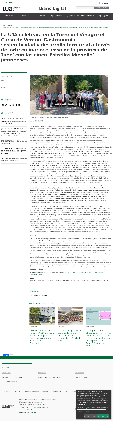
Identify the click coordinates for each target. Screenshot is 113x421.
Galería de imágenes (31, 392)
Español (10, 2)
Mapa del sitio (57, 392)
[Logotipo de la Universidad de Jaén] (11, 8)
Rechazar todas (90, 416)
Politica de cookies (91, 404)
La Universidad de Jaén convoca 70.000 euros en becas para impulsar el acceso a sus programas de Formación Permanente (41, 336)
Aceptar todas (103, 416)
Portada (3, 25)
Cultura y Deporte (81, 377)
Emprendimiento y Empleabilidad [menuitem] (72, 16)
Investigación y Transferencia (12, 377)
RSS (66, 392)
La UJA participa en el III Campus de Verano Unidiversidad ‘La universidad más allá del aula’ (70, 335)
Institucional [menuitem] (9, 15)
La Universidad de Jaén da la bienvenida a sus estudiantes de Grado (14, 159)
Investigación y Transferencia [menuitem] (56, 16)
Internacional (79, 373)
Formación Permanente (38, 295)
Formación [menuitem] (25, 15)
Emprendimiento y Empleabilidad (50, 377)
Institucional (6, 373)
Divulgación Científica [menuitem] (103, 16)
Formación (10, 25)
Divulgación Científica (9, 381)
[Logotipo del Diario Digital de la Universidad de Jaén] (52, 8)
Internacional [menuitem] (41, 15)
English (5, 2)
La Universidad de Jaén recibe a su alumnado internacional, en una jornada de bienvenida (14, 141)
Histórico (17, 392)
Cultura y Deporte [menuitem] (87, 15)
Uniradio (45, 392)
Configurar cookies (83, 411)
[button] (69, 95)
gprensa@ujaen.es (29, 412)
